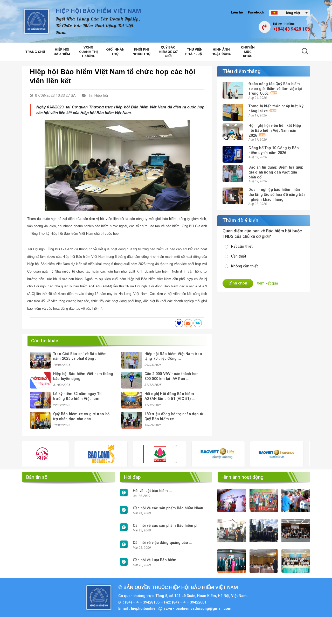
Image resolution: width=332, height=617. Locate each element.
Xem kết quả (267, 283)
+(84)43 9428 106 (291, 29)
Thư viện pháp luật (194, 51)
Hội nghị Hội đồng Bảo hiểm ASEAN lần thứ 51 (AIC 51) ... (170, 396)
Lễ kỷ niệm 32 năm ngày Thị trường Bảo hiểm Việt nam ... (78, 396)
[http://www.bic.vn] (309, 453)
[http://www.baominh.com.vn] (133, 454)
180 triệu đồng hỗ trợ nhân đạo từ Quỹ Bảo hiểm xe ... (174, 416)
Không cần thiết (244, 266)
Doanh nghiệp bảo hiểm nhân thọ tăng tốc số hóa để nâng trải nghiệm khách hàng (276, 195)
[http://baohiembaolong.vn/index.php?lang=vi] (75, 453)
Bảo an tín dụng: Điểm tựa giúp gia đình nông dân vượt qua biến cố (275, 172)
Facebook (256, 12)
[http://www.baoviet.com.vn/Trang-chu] (250, 454)
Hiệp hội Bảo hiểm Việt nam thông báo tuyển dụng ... (83, 376)
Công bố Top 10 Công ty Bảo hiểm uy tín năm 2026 (273, 150)
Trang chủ (35, 52)
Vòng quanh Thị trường (88, 51)
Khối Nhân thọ (115, 51)
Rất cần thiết (242, 246)
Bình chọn (238, 283)
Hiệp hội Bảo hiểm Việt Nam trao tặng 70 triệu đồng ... (173, 356)
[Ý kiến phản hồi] (197, 323)
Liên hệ (237, 12)
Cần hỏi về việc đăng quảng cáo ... (162, 542)
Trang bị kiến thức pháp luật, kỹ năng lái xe (275, 108)
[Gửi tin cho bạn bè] (188, 323)
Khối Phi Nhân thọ (141, 51)
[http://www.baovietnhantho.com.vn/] (191, 454)
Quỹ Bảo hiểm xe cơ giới (168, 51)
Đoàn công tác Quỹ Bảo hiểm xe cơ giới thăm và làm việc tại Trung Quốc (275, 89)
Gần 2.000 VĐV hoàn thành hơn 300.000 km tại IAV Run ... (171, 376)
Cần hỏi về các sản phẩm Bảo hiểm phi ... (168, 525)
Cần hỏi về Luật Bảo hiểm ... (157, 560)
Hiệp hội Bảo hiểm (62, 51)
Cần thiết (238, 256)
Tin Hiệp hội (98, 95)
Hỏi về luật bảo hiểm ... (152, 491)
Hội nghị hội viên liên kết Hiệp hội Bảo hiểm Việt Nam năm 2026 (274, 130)
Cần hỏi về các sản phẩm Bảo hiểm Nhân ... (170, 508)
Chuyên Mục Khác (248, 51)
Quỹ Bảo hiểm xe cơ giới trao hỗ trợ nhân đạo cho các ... (81, 416)
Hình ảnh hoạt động (221, 51)
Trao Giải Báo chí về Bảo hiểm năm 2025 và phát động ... (80, 356)
